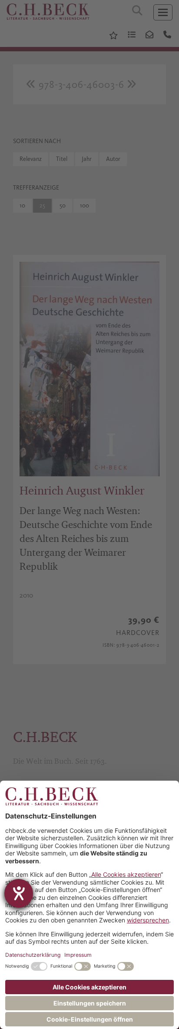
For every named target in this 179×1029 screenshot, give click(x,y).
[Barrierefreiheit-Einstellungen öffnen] (18, 893)
